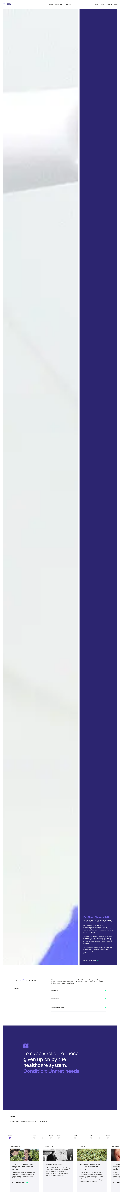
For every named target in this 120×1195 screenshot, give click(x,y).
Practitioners (59, 4)
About (97, 4)
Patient (51, 4)
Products (68, 4)
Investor (109, 4)
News (102, 4)
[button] (115, 5)
